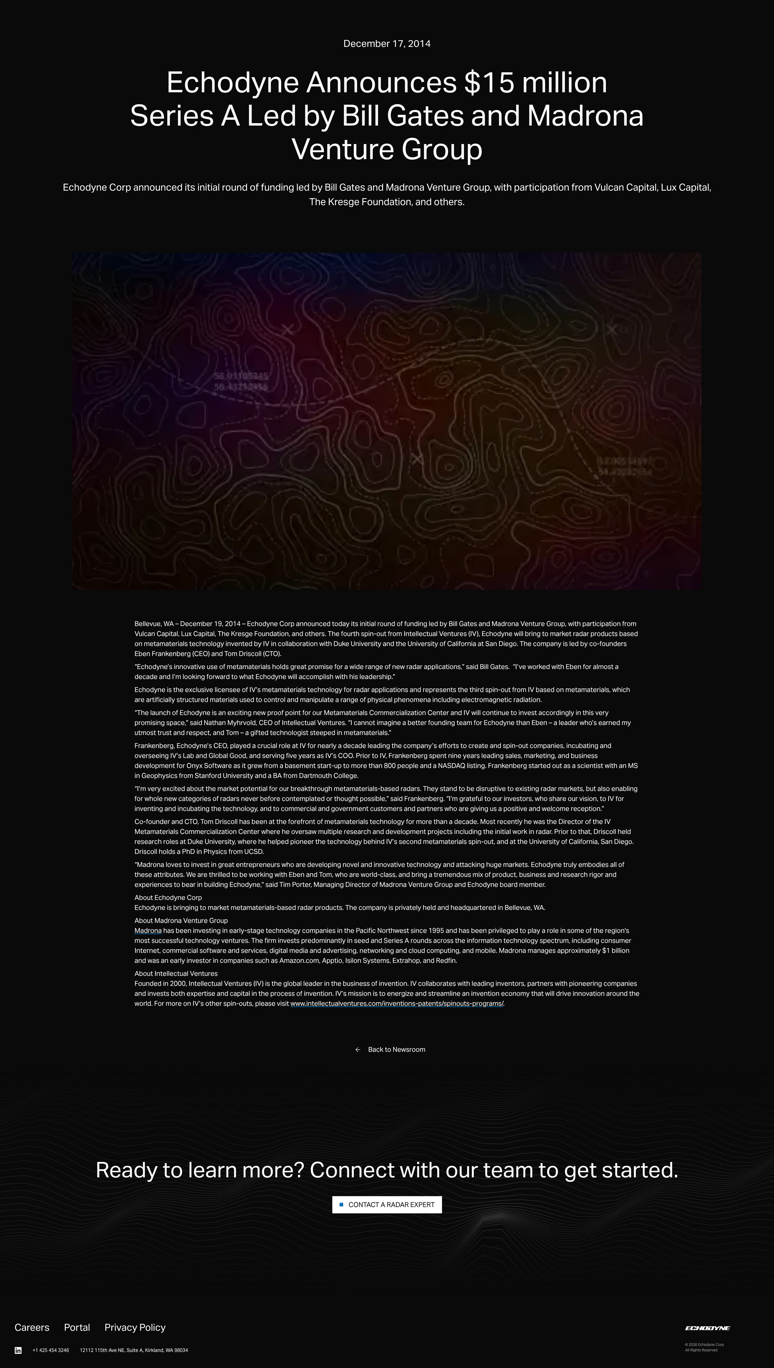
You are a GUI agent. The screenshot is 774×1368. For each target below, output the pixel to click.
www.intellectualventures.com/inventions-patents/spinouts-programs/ (397, 1003)
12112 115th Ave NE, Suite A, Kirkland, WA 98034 (134, 1350)
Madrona (148, 930)
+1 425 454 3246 (51, 1350)
